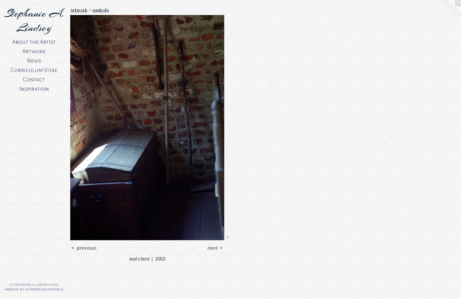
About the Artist (34, 42)
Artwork (34, 51)
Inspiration (34, 89)
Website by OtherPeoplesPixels (34, 289)
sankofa (101, 10)
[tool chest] (147, 127)
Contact (34, 79)
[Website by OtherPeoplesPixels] (448, 12)
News (34, 61)
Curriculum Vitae (34, 70)
